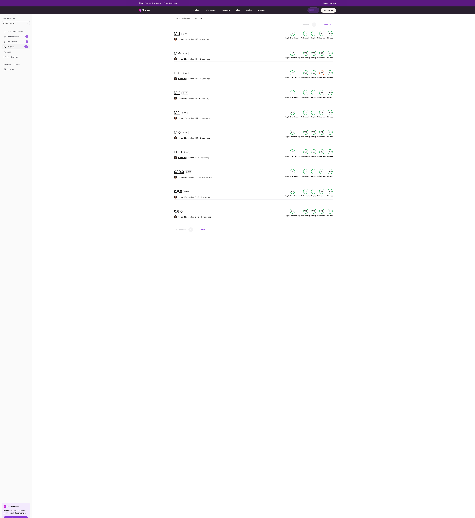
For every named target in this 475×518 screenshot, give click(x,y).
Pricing (249, 10)
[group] (180, 39)
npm (176, 18)
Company (226, 10)
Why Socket (211, 10)
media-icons (186, 18)
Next (326, 25)
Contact (261, 10)
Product (196, 10)
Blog (238, 10)
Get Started (328, 10)
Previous (305, 25)
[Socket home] (145, 10)
